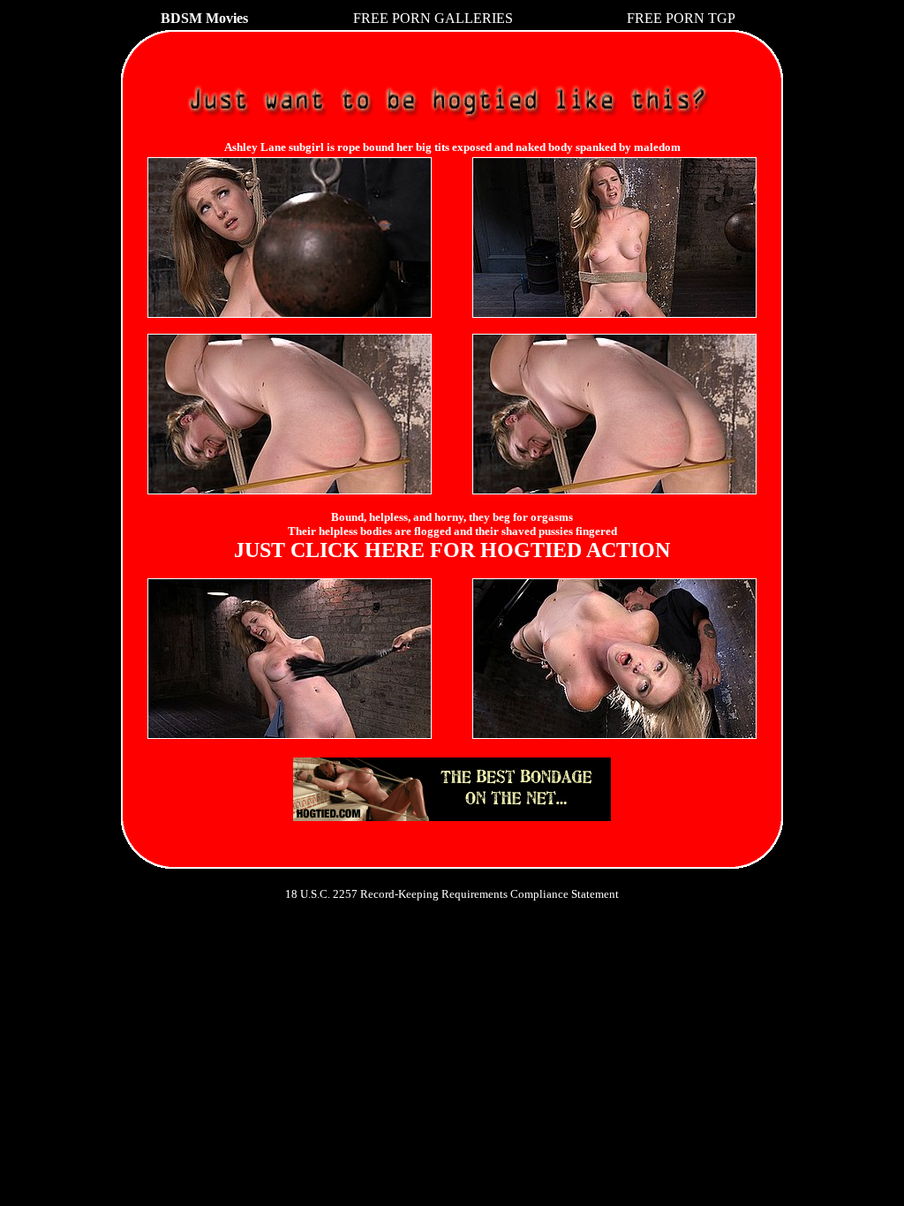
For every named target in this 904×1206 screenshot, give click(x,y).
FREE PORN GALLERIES (433, 18)
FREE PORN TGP (681, 18)
